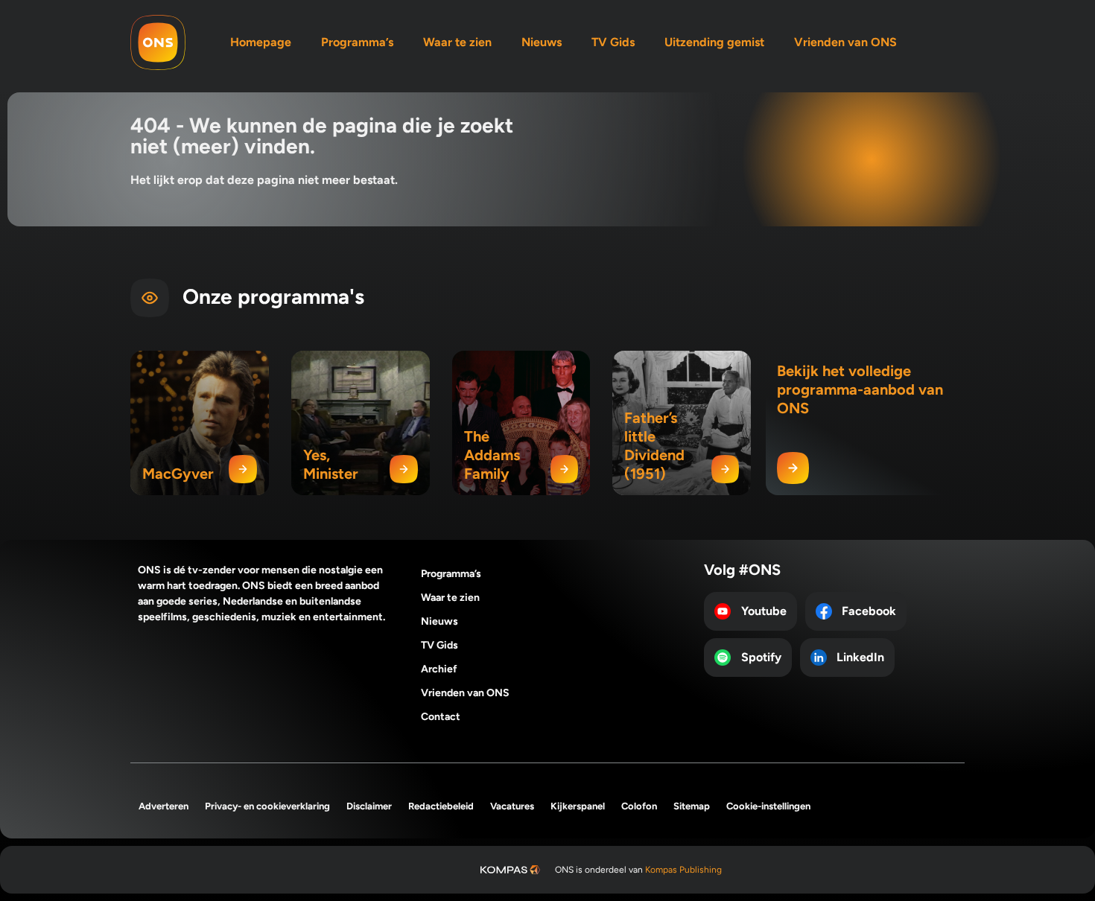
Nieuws (541, 42)
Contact (440, 716)
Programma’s (357, 42)
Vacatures (512, 806)
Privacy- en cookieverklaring (267, 806)
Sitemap (691, 806)
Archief (439, 669)
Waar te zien (457, 42)
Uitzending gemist (714, 42)
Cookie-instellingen (768, 806)
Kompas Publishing (683, 870)
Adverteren (163, 806)
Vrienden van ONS (845, 42)
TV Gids (613, 42)
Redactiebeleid (441, 806)
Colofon (639, 806)
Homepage (260, 42)
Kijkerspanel (577, 806)
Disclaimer (369, 806)
